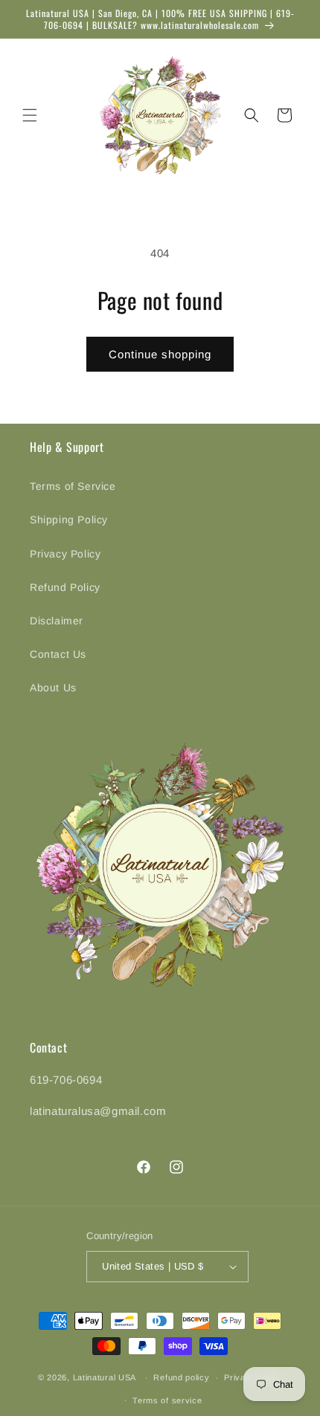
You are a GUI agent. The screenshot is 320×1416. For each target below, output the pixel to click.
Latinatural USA (105, 1377)
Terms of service (167, 1400)
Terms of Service (73, 486)
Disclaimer (56, 621)
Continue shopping (160, 354)
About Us (53, 688)
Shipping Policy (69, 520)
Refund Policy (65, 587)
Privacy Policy (65, 554)
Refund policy (181, 1377)
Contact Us (58, 654)
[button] (29, 115)
